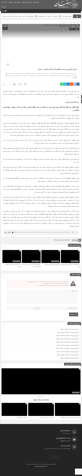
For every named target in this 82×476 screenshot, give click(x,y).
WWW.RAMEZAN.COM (41, 467)
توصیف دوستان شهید (41, 399)
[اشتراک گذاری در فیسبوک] (78, 84)
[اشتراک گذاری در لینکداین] (68, 84)
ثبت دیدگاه (74, 314)
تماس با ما (4, 2)
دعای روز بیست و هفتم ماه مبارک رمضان (67, 339)
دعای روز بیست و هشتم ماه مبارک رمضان (67, 335)
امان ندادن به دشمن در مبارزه (47, 417)
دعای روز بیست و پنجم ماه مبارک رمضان (67, 345)
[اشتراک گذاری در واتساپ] (61, 84)
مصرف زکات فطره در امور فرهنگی (54, 16)
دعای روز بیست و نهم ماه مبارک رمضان (68, 332)
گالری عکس (17, 2)
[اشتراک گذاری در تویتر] (74, 84)
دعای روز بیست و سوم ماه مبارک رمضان (67, 351)
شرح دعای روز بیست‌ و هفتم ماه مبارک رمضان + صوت (57, 69)
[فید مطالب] (50, 457)
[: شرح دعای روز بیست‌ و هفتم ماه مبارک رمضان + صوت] (19, 84)
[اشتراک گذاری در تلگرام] (64, 84)
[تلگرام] (53, 457)
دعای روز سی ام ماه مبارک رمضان (69, 329)
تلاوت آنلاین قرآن (26, 2)
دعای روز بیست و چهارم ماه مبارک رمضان (67, 348)
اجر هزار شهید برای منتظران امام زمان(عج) (70, 417)
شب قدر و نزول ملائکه (22, 417)
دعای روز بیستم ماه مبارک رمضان (69, 358)
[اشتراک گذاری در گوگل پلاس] (71, 84)
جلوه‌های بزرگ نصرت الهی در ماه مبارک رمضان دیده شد (24, 16)
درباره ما (4, 7)
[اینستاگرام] (57, 457)
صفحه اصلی (36, 2)
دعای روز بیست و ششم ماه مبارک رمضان (67, 342)
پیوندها (10, 2)
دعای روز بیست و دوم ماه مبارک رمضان (68, 355)
